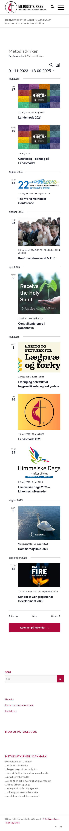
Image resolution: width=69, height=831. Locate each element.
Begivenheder (16, 55)
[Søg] (50, 7)
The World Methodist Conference (32, 201)
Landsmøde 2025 (29, 439)
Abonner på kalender (32, 627)
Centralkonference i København (31, 325)
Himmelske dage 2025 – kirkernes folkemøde (34, 489)
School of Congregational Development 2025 (35, 599)
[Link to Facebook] (56, 826)
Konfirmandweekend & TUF (36, 258)
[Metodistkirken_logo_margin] (28, 7)
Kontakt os (10, 711)
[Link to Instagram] (61, 826)
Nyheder (9, 699)
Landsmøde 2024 (29, 117)
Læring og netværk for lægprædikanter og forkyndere (38, 384)
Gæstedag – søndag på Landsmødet (33, 161)
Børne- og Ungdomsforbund (19, 705)
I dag (34, 616)
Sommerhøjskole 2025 (33, 549)
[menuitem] (50, 7)
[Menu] (59, 7)
